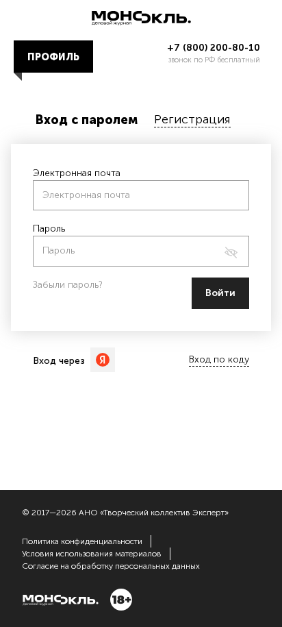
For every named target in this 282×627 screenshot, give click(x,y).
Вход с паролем (87, 119)
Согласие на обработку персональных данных (111, 566)
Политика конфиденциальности (82, 541)
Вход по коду (219, 359)
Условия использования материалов (92, 553)
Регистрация (192, 119)
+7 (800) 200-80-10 (213, 47)
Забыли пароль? (68, 285)
